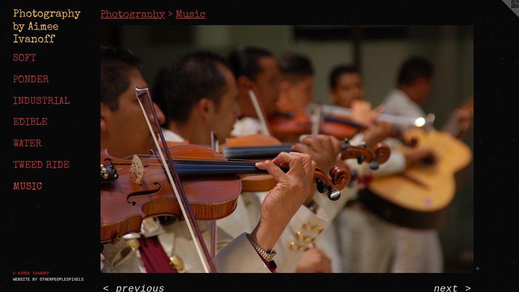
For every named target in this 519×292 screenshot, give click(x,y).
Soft (24, 59)
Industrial (41, 102)
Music (27, 187)
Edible (30, 123)
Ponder (31, 80)
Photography (133, 15)
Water (27, 144)
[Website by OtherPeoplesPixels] (503, 16)
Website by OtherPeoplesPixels (48, 279)
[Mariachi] (287, 149)
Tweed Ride (41, 166)
